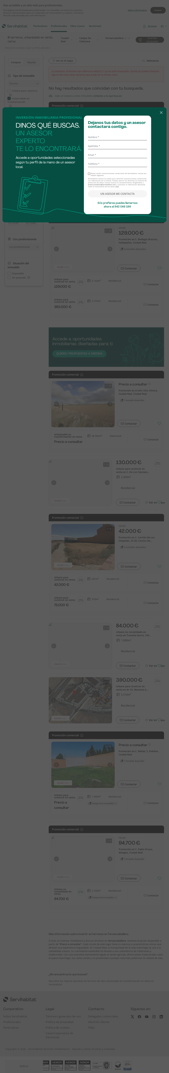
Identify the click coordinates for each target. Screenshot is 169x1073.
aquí (117, 186)
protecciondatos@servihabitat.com (102, 184)
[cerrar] (84, 113)
